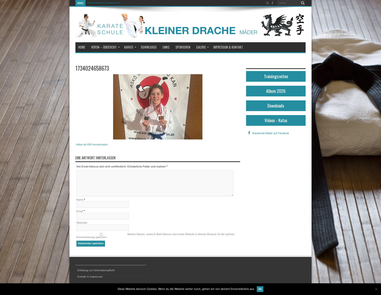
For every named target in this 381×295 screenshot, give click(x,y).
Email (79, 211)
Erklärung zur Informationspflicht (96, 270)
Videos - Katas (276, 120)
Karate (128, 47)
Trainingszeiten (276, 76)
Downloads (149, 47)
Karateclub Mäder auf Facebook (270, 133)
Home (81, 47)
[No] (376, 289)
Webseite (81, 222)
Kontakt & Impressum (90, 276)
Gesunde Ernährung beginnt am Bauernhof (111, 3)
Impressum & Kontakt (228, 47)
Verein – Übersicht (104, 47)
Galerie (201, 47)
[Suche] (303, 3)
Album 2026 (276, 91)
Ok (260, 289)
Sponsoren (182, 47)
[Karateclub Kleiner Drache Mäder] (190, 24)
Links (166, 47)
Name (79, 199)
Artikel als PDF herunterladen (92, 144)
